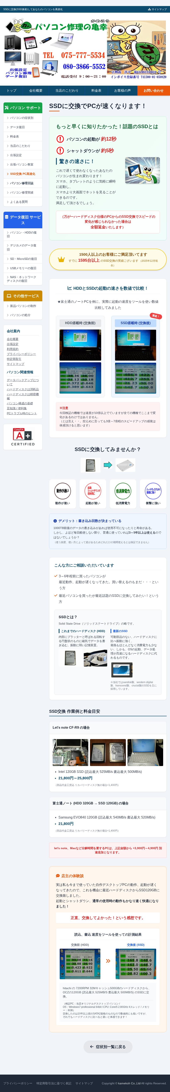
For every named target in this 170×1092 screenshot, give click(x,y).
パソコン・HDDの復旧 (22, 234)
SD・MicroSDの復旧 (23, 258)
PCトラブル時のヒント (22, 413)
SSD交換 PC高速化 (22, 173)
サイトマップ (159, 9)
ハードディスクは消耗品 (23, 389)
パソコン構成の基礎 (20, 403)
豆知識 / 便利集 (17, 408)
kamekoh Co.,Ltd (129, 1083)
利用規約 (12, 349)
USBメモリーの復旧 (23, 268)
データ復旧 (17, 127)
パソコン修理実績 (21, 192)
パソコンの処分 (20, 315)
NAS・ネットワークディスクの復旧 (21, 278)
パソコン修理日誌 (21, 183)
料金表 (96, 90)
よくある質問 (19, 201)
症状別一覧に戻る (111, 1047)
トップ (11, 90)
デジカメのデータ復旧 (21, 247)
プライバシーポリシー (21, 354)
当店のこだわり (67, 90)
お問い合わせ (154, 90)
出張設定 (16, 155)
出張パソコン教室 (21, 164)
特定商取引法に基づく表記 (53, 1083)
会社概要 (35, 90)
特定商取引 (14, 359)
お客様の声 (122, 90)
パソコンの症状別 (21, 117)
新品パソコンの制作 (23, 306)
